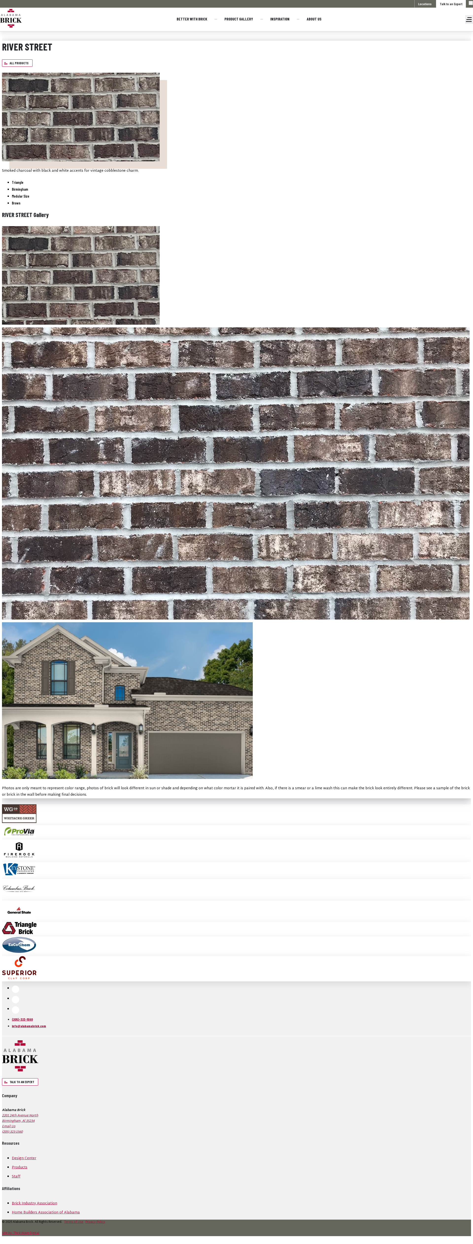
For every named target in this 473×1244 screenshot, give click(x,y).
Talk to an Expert (451, 4)
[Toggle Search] (471, 3)
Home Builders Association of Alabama (46, 1212)
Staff (16, 1176)
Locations (425, 4)
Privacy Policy (95, 1222)
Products (19, 1167)
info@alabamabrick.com (29, 1026)
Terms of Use (73, 1222)
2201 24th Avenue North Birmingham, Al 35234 (20, 1118)
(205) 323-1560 (12, 1132)
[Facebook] (15, 989)
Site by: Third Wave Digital (20, 1233)
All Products (19, 63)
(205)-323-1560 (22, 1019)
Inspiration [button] (279, 19)
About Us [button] (314, 19)
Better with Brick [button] (192, 19)
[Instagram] (15, 999)
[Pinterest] (15, 1010)
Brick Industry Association (34, 1203)
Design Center (24, 1158)
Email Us (8, 1126)
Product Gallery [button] (238, 19)
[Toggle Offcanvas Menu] (469, 19)
